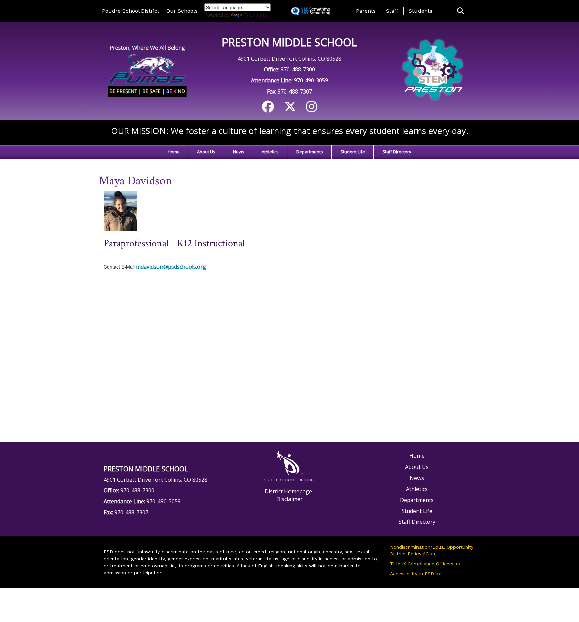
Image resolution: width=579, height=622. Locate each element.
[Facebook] (268, 109)
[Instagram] (311, 109)
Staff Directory (396, 152)
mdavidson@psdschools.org (171, 266)
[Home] (146, 70)
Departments (309, 152)
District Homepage (288, 491)
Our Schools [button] (182, 11)
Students (420, 11)
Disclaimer (289, 499)
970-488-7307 (295, 91)
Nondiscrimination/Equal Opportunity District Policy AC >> (431, 550)
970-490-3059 (311, 80)
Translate (255, 15)
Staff (392, 11)
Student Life (352, 152)
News (238, 152)
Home (174, 152)
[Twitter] (290, 109)
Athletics (270, 152)
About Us (206, 152)
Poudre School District (130, 11)
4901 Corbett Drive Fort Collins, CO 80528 (289, 58)
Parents (366, 11)
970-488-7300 (298, 69)
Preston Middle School (289, 42)
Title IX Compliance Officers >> (425, 563)
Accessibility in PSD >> (415, 573)
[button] (460, 11)
